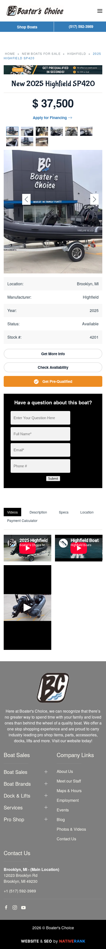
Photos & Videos (71, 829)
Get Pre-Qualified (57, 381)
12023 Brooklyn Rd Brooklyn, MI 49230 (20, 878)
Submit (53, 478)
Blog (61, 819)
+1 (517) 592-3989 (20, 891)
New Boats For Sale (41, 53)
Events (63, 810)
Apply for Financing (50, 117)
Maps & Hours (69, 790)
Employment (68, 800)
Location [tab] (87, 512)
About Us (65, 771)
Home (10, 53)
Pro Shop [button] (14, 819)
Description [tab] (38, 512)
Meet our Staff (69, 781)
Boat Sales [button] (15, 771)
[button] (99, 11)
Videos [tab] (12, 512)
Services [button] (13, 807)
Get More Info (53, 353)
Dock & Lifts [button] (17, 795)
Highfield (76, 53)
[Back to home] (35, 11)
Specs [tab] (64, 512)
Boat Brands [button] (17, 783)
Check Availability (53, 367)
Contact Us (66, 839)
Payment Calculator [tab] (22, 520)
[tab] (12, 131)
